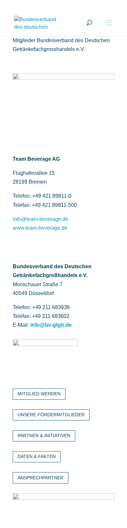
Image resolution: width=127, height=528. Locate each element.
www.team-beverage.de (40, 228)
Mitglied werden (39, 393)
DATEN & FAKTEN (37, 456)
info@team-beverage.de (40, 219)
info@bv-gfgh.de (51, 325)
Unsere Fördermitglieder (51, 414)
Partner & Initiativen (44, 435)
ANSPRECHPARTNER (41, 477)
